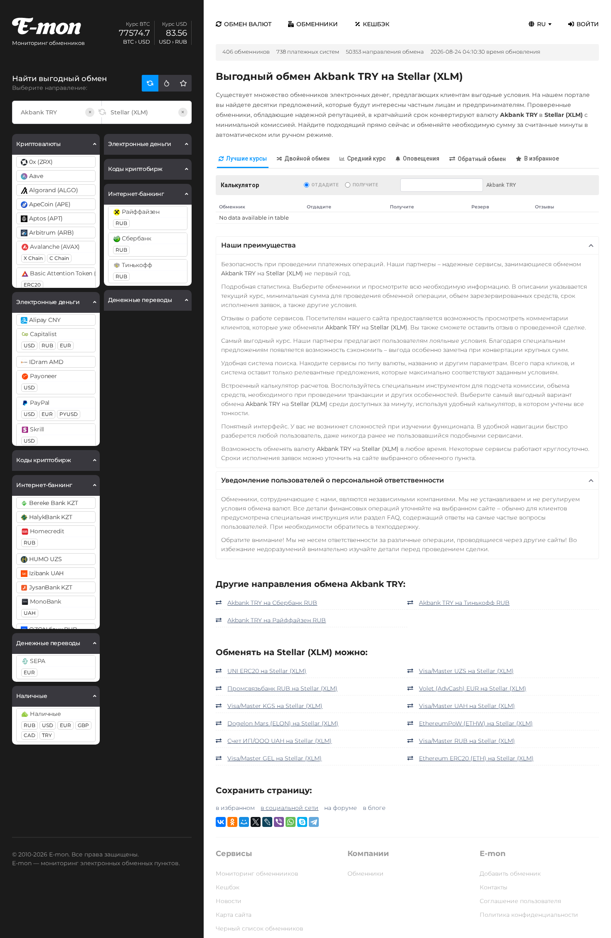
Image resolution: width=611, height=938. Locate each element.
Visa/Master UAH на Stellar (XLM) (467, 706)
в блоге (374, 808)
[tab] (243, 159)
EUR (65, 345)
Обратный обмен (482, 159)
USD (29, 345)
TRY (47, 735)
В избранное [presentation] (541, 158)
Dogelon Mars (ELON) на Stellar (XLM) (282, 723)
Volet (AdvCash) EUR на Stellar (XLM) (472, 688)
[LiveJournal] (267, 822)
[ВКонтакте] (221, 822)
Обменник (232, 207)
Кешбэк (376, 24)
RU (541, 24)
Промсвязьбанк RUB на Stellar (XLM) (282, 688)
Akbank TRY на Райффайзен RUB (276, 620)
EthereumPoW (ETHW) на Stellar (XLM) (476, 723)
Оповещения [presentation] (421, 158)
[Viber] (279, 822)
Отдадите (324, 185)
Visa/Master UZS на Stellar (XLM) (466, 671)
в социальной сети (289, 808)
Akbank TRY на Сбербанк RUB (272, 602)
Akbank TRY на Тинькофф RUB (464, 602)
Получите (365, 185)
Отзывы (544, 207)
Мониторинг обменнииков (257, 873)
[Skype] (302, 822)
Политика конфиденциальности (529, 915)
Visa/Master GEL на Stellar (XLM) (274, 758)
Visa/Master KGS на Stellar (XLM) (275, 706)
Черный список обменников (259, 928)
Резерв (480, 207)
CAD (29, 735)
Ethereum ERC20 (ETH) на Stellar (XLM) (476, 758)
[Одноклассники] (232, 822)
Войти (588, 24)
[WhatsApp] (291, 822)
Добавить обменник (510, 873)
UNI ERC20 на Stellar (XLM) (266, 671)
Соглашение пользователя (520, 901)
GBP (83, 725)
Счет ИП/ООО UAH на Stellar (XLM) (279, 741)
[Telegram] (314, 822)
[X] (256, 822)
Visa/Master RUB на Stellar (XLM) (467, 741)
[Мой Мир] (244, 822)
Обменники (317, 24)
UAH (30, 613)
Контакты (494, 887)
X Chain (33, 258)
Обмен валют (247, 24)
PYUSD (68, 414)
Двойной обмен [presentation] (307, 158)
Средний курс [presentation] (366, 158)
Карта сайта (233, 915)
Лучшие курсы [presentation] (246, 158)
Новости (228, 901)
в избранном (235, 808)
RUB (47, 345)
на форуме (340, 808)
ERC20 (32, 285)
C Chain (59, 258)
